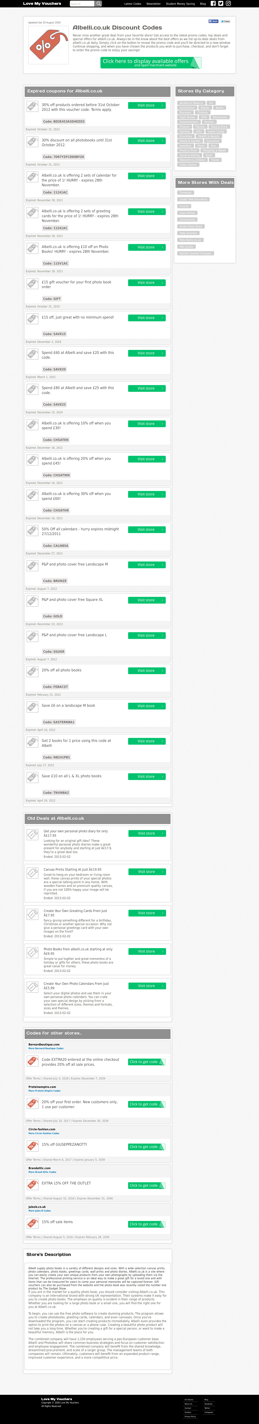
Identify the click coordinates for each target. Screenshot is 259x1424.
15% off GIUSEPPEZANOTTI (64, 1144)
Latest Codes (132, 3)
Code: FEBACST (55, 687)
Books (219, 107)
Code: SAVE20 (54, 369)
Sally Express (188, 233)
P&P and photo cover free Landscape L (74, 635)
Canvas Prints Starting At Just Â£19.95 (72, 869)
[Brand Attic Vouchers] (33, 1184)
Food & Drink (219, 126)
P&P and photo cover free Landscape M (75, 564)
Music (201, 145)
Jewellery (185, 145)
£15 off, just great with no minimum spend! (78, 317)
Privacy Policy (190, 1416)
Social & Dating (189, 155)
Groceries (186, 136)
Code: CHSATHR (56, 510)
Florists (200, 126)
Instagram (209, 1412)
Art (211, 103)
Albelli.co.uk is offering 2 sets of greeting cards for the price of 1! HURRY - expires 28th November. (80, 216)
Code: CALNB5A (55, 546)
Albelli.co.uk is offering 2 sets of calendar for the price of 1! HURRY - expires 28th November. (79, 180)
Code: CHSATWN (56, 475)
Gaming (185, 131)
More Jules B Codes (40, 1210)
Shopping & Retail (214, 150)
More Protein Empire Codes (44, 1090)
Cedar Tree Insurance (193, 199)
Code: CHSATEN (56, 440)
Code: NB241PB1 (56, 757)
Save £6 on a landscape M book (68, 705)
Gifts (199, 131)
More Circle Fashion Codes (44, 1133)
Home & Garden (190, 141)
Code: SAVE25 (54, 404)
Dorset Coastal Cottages (195, 253)
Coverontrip (187, 219)
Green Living (216, 131)
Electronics (220, 117)
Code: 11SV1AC (55, 263)
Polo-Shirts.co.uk (190, 240)
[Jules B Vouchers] (33, 1223)
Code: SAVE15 (54, 334)
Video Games (188, 164)
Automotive (187, 107)
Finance (184, 126)
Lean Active (187, 213)
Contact (188, 1408)
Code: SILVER (53, 651)
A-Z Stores (189, 1399)
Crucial (184, 206)
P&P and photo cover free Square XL (72, 599)
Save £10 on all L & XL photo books (71, 776)
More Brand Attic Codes (42, 1172)
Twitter (207, 1408)
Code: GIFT (52, 299)
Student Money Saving (180, 3)
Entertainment (189, 122)
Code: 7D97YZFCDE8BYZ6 (63, 157)
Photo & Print (188, 150)
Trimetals (186, 192)
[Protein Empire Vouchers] (33, 1103)
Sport (209, 155)
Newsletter (154, 3)
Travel (215, 160)
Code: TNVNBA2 (56, 792)
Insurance (212, 141)
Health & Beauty (209, 136)
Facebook (208, 1404)
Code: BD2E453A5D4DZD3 (64, 121)
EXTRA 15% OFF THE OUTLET (66, 1183)
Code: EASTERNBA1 (59, 722)
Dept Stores (187, 117)
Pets (213, 145)
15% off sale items (57, 1222)
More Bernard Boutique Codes (46, 1048)
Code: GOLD (52, 616)
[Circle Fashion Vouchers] (33, 1146)
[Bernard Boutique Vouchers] (33, 1061)
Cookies (188, 1412)
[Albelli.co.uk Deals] (32, 106)
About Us (188, 1404)
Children (202, 112)
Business (185, 112)
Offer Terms (33, 1078)
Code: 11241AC (55, 192)
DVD (204, 117)
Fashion (209, 122)
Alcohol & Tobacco (191, 103)
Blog (203, 3)
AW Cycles (186, 246)
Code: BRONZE (55, 581)
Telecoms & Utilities (192, 160)
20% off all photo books (61, 670)
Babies (205, 107)
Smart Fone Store (191, 226)
